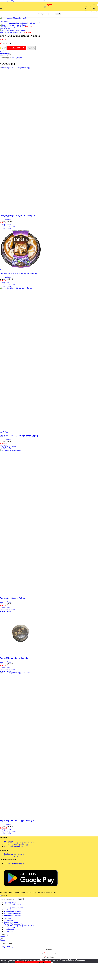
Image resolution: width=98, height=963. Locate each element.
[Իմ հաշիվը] (86, 8)
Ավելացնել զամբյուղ (16, 48)
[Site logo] (49, 11)
